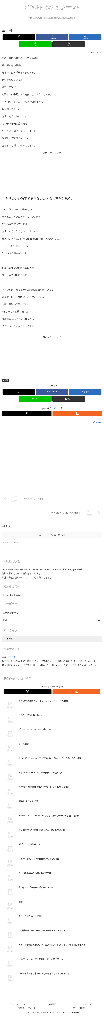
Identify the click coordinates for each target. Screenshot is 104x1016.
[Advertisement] (52, 172)
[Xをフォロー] (26, 413)
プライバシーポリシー (18, 1004)
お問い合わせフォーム (26, 1008)
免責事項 (52, 1004)
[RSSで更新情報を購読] (77, 413)
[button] (68, 44)
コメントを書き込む (52, 534)
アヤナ (12, 657)
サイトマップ (86, 1004)
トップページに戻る (77, 1008)
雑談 (6, 380)
